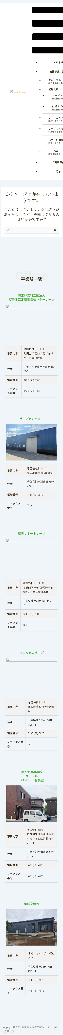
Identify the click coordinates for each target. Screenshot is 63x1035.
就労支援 (53, 89)
